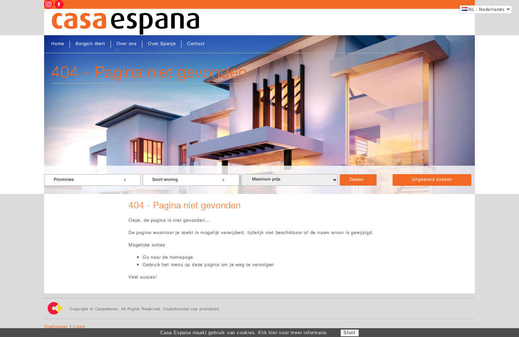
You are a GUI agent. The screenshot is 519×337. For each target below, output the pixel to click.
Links (79, 327)
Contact (196, 44)
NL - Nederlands (487, 9)
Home (57, 44)
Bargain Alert (90, 44)
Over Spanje (162, 44)
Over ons (127, 44)
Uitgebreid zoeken (432, 180)
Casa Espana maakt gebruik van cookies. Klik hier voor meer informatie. (244, 332)
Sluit (349, 332)
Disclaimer (56, 327)
